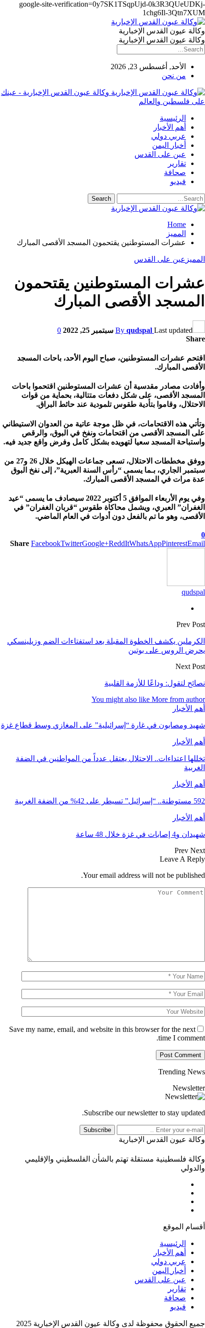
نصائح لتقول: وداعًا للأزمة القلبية (154, 683)
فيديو (178, 181)
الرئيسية (173, 118)
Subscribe (97, 1129)
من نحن (174, 76)
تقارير (177, 163)
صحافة (175, 172)
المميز (195, 259)
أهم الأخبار (170, 127)
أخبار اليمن (169, 145)
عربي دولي (168, 136)
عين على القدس (160, 154)
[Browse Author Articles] (186, 583)
